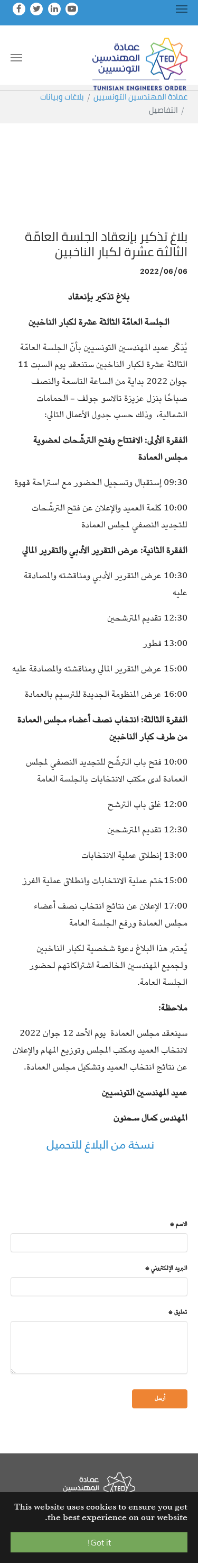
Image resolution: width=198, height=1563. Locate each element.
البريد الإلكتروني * (166, 1268)
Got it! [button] (99, 1542)
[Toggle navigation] (181, 9)
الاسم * (178, 1224)
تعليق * (177, 1312)
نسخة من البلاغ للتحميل (99, 1144)
